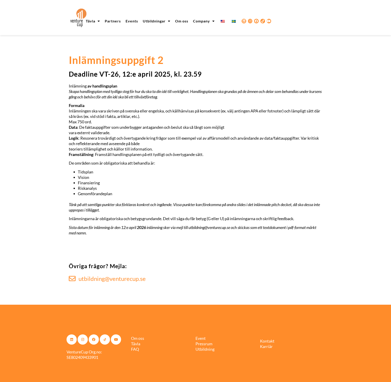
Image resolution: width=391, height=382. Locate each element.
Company (201, 21)
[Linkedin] (244, 21)
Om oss (181, 21)
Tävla (90, 21)
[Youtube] (269, 21)
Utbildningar (154, 21)
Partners (113, 21)
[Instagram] (250, 21)
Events (132, 21)
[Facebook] (256, 21)
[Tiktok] (262, 21)
